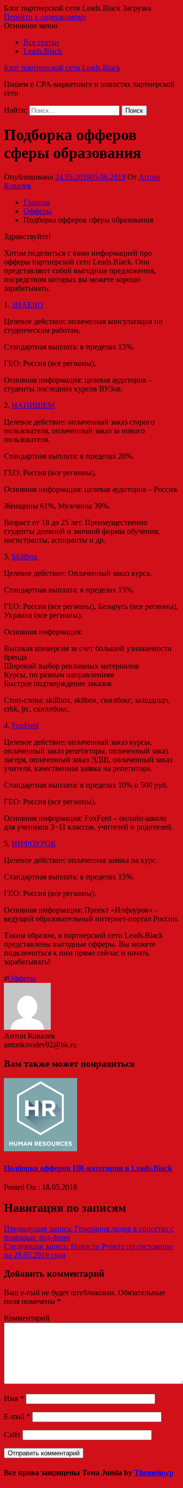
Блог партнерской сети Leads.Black (62, 67)
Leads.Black (42, 51)
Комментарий (27, 1318)
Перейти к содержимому (45, 17)
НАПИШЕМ (33, 405)
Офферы (22, 978)
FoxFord (25, 725)
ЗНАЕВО (27, 305)
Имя (14, 1398)
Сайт (12, 1434)
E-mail (17, 1416)
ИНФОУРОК (34, 843)
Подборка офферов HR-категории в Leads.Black (88, 1168)
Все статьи (41, 42)
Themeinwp (154, 1472)
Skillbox (25, 556)
